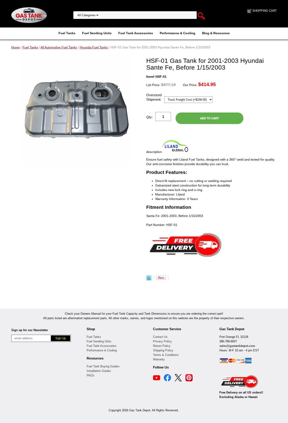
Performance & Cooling (177, 33)
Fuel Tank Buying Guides (103, 366)
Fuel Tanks (66, 33)
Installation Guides (99, 371)
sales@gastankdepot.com (237, 346)
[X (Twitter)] (178, 378)
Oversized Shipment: (154, 97)
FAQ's (90, 375)
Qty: (149, 117)
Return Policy (162, 346)
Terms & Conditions (166, 355)
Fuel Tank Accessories (135, 33)
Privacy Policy (162, 341)
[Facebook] (167, 378)
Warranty (159, 359)
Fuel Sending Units (97, 33)
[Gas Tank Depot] (29, 15)
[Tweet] (148, 279)
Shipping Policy (163, 350)
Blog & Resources (216, 33)
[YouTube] (156, 378)
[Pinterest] (189, 378)
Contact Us (160, 337)
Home (15, 47)
